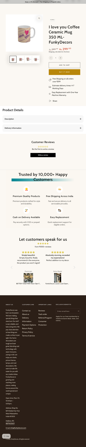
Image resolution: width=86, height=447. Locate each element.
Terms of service (28, 336)
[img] (43, 243)
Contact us (26, 311)
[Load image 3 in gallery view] (28, 59)
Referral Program (45, 318)
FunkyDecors (14, 439)
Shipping (52, 52)
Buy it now (64, 72)
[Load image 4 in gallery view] (35, 59)
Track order (42, 314)
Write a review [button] (43, 155)
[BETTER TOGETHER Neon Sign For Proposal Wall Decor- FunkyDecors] (28, 278)
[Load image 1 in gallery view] (13, 59)
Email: (16, 428)
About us (25, 314)
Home (52, 19)
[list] (43, 206)
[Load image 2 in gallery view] (20, 59)
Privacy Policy (27, 332)
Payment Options (29, 325)
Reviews (41, 311)
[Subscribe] (79, 311)
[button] (12, 267)
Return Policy (27, 328)
